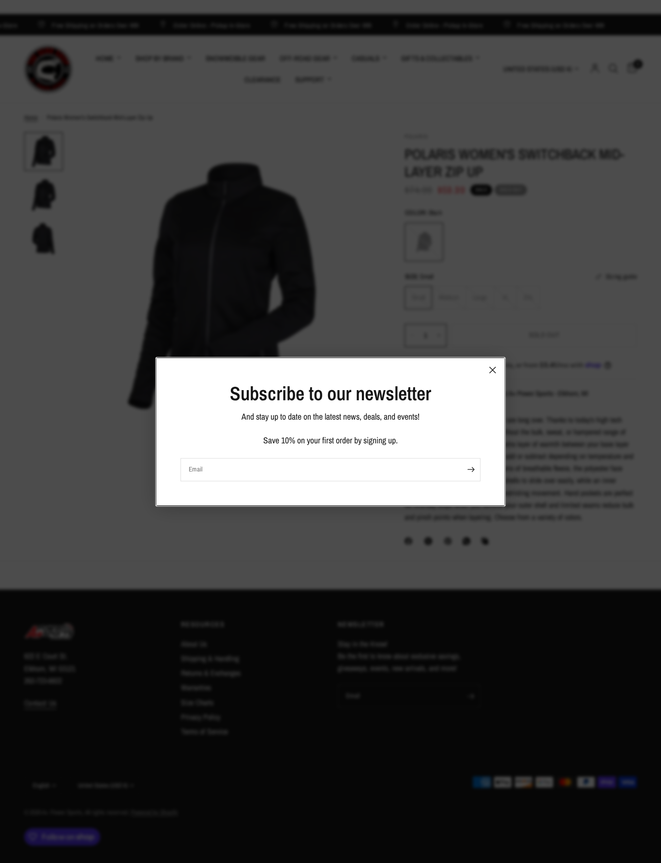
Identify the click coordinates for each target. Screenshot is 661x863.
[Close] (492, 370)
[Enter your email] (471, 469)
